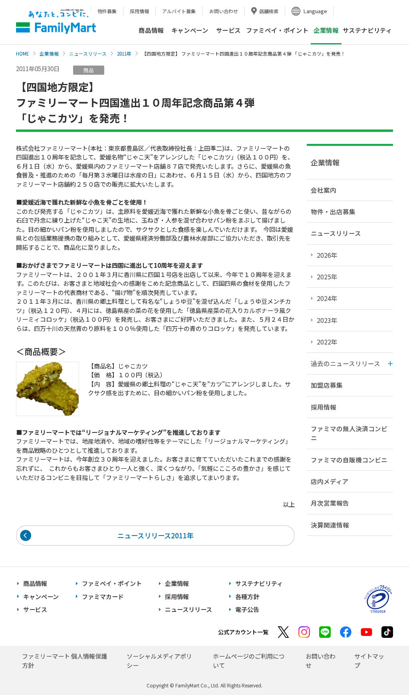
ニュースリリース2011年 (155, 535)
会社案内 (323, 189)
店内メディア (330, 481)
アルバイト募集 (179, 11)
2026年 (327, 255)
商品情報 (151, 30)
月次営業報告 (330, 502)
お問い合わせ (223, 11)
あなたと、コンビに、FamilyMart (56, 22)
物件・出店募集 (333, 211)
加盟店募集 (327, 384)
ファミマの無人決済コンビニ (349, 433)
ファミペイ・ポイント (277, 30)
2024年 (327, 298)
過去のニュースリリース (345, 363)
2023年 (327, 320)
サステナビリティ (367, 30)
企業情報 (49, 53)
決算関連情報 (330, 524)
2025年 (327, 276)
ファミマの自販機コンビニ (349, 459)
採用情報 (139, 11)
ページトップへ (383, 669)
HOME (22, 53)
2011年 (124, 53)
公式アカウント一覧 (243, 632)
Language (315, 11)
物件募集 (107, 11)
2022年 (327, 341)
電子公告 (247, 609)
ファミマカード (103, 596)
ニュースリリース (88, 53)
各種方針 (247, 596)
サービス (228, 30)
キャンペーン (189, 30)
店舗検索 (268, 11)
